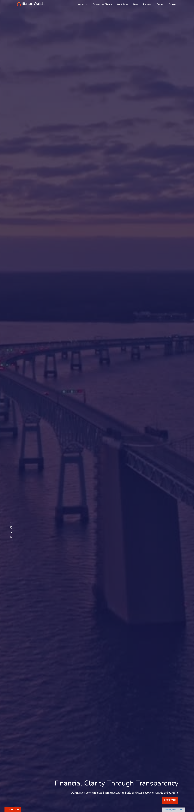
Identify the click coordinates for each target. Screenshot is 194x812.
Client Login (13, 809)
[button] (82, 4)
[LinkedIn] (11, 532)
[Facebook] (10, 523)
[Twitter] (11, 527)
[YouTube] (11, 536)
